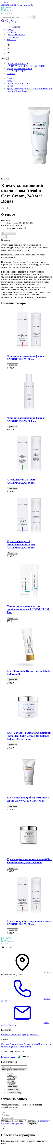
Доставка (5, 1044)
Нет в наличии (8, 233)
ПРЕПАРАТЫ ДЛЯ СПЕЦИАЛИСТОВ (26, 66)
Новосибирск (13, 1090)
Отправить (32, 1124)
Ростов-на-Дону (14, 1093)
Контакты (34, 1034)
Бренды (25, 1034)
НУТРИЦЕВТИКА (16, 71)
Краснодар (12, 1087)
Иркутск (11, 1084)
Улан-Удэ (12, 1078)
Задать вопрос (17, 1044)
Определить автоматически (14, 1070)
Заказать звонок (9, 5)
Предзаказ (12, 365)
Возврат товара (31, 1044)
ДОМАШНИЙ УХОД (17, 63)
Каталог (5, 1034)
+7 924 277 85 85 (25, 5)
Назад (4, 58)
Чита (10, 1075)
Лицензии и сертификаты (20, 1046)
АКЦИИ (11, 73)
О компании (15, 1034)
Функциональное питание (19, 68)
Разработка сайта (9, 1057)
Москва (11, 1081)
